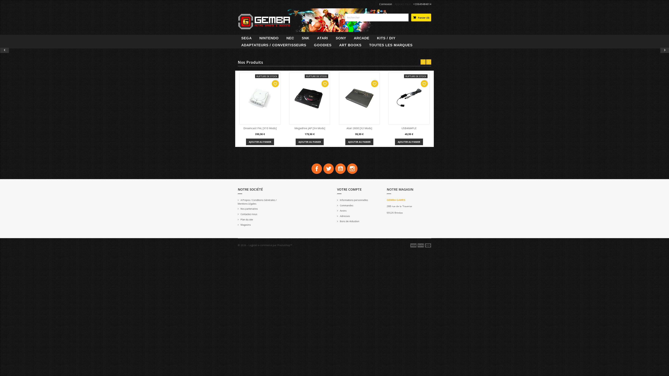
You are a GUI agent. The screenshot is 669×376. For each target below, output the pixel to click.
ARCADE (361, 38)
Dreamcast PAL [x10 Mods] (260, 128)
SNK (305, 38)
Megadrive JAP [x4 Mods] (309, 128)
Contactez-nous (248, 214)
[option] (334, 50)
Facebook (317, 168)
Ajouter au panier (260, 141)
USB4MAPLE (409, 128)
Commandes (346, 205)
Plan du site (246, 219)
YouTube (340, 168)
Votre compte (349, 189)
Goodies (323, 45)
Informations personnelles (353, 200)
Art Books (350, 45)
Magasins (245, 224)
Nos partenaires (249, 208)
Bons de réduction (349, 221)
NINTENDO (269, 38)
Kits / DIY (386, 38)
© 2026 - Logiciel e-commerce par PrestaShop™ (265, 245)
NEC (290, 38)
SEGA (246, 38)
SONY (341, 38)
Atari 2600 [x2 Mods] (359, 128)
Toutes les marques (391, 45)
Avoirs (343, 210)
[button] (50, 50)
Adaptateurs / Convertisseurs (273, 45)
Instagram (352, 168)
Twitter (328, 168)
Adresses (344, 216)
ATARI (322, 38)
